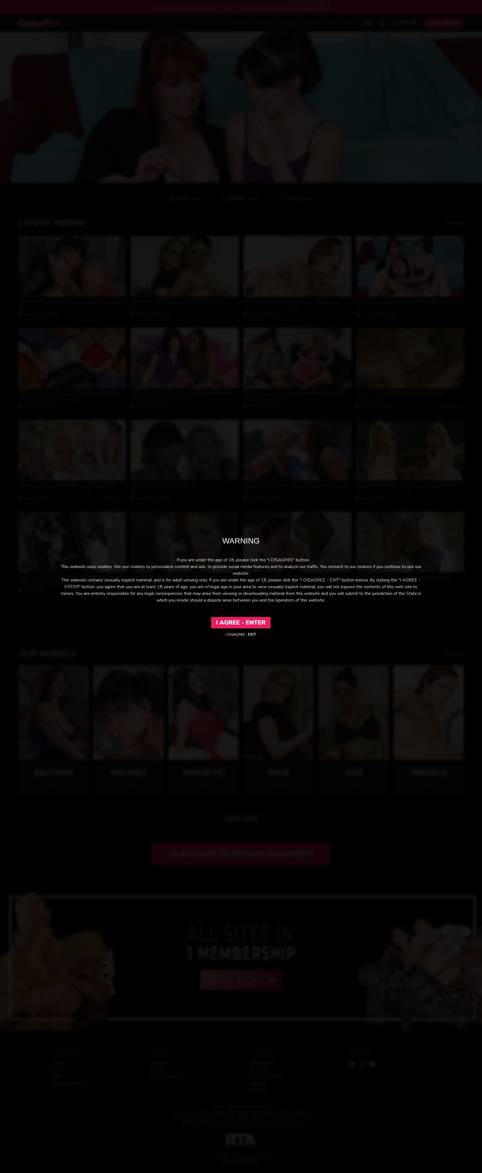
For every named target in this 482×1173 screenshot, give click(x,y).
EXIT (252, 634)
